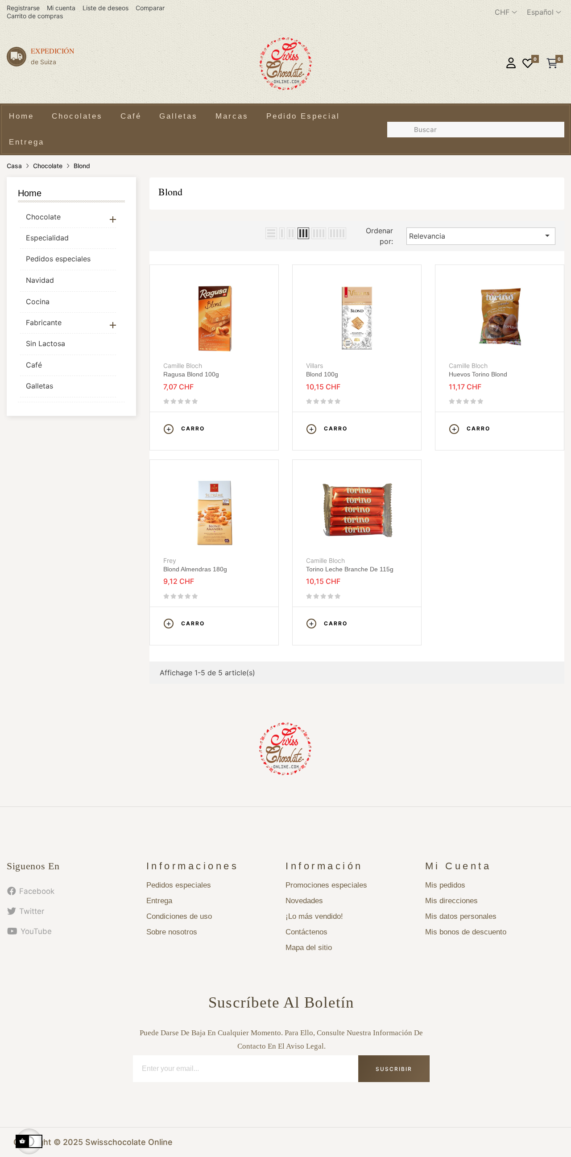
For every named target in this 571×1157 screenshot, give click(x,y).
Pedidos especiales (58, 258)
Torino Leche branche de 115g (349, 569)
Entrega (159, 901)
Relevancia (481, 235)
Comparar (150, 8)
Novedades (304, 901)
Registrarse (23, 8)
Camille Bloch (182, 365)
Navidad (40, 280)
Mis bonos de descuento (465, 932)
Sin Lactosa (45, 343)
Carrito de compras (35, 16)
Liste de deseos (105, 8)
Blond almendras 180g (195, 569)
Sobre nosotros (171, 932)
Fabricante (44, 322)
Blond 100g (322, 374)
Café (34, 364)
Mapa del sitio (309, 947)
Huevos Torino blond (478, 374)
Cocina (38, 301)
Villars (314, 365)
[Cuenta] (511, 64)
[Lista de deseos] (527, 64)
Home (29, 193)
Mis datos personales (461, 916)
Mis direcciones (451, 901)
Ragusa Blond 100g (191, 374)
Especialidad (47, 237)
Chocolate (43, 216)
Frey (169, 560)
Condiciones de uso (179, 916)
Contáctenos (306, 932)
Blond (170, 191)
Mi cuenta (61, 8)
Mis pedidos (445, 885)
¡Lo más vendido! (314, 916)
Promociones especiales (326, 885)
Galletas (39, 385)
